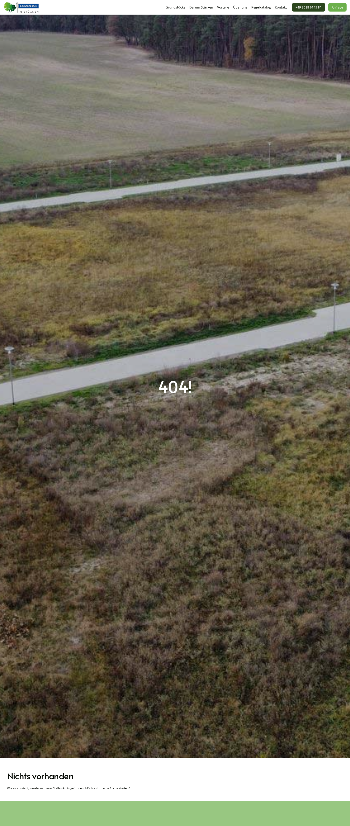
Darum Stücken (201, 7)
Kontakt (281, 7)
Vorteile (223, 7)
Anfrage (337, 7)
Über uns (240, 7)
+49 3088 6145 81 (309, 7)
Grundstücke (175, 7)
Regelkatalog (261, 7)
